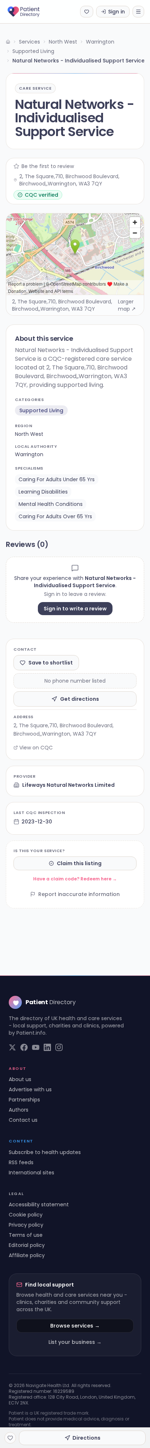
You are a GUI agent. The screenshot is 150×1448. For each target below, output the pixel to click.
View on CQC (36, 747)
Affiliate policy (27, 1255)
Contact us (23, 1120)
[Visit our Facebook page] (24, 1047)
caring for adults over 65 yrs (55, 516)
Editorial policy (27, 1245)
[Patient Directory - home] (30, 11)
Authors (18, 1109)
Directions (86, 1437)
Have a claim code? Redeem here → (75, 879)
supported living (41, 410)
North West (63, 41)
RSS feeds (21, 1162)
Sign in (116, 11)
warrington (29, 454)
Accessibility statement (39, 1204)
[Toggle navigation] (138, 11)
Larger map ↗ (127, 305)
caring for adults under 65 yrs (57, 479)
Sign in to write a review (75, 608)
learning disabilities (43, 491)
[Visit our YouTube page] (35, 1047)
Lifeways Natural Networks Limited (68, 785)
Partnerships (24, 1099)
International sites (31, 1172)
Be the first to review (47, 166)
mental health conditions (51, 504)
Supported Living (33, 51)
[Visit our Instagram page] (59, 1047)
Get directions (79, 699)
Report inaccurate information (79, 894)
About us (20, 1079)
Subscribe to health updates (45, 1152)
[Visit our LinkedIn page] (47, 1047)
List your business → (75, 1342)
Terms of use (26, 1235)
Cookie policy (26, 1214)
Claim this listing (79, 863)
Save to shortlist (50, 662)
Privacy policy (26, 1224)
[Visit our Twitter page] (12, 1047)
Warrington (100, 41)
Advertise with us (30, 1089)
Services (29, 41)
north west (29, 434)
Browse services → (75, 1325)
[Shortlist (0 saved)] (86, 11)
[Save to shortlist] (10, 1438)
